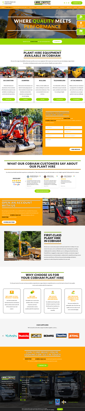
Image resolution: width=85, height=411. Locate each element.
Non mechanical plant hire (63, 383)
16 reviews (18, 182)
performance (42, 26)
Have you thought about (81, 25)
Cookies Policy (74, 388)
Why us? (59, 389)
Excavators (8, 99)
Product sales (61, 391)
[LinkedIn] (69, 3)
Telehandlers (59, 99)
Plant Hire (60, 381)
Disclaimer (73, 384)
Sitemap (73, 389)
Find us (72, 380)
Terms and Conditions (73, 402)
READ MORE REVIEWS (42, 191)
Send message (75, 149)
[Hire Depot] (42, 3)
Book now (73, 381)
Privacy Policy (74, 386)
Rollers (42, 99)
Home (59, 380)
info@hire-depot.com (10, 2)
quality (43, 21)
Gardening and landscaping (64, 386)
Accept (60, 409)
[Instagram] (67, 3)
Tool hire (60, 384)
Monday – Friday (45, 380)
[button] (26, 181)
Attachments (76, 99)
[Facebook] (64, 3)
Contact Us (42, 365)
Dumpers (25, 99)
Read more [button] (29, 186)
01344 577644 (8, 3)
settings (52, 409)
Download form (9, 222)
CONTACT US (81, 18)
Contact (57, 41)
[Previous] (3, 336)
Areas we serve (61, 388)
